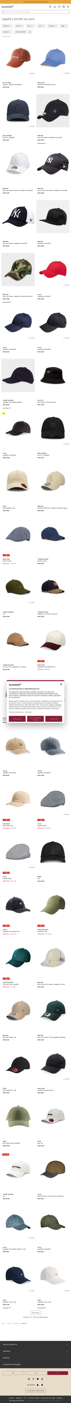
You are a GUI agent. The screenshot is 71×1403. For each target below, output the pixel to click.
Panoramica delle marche (16, 1400)
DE (13, 1373)
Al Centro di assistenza (35, 1391)
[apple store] (38, 1385)
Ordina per (6, 26)
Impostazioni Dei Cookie (48, 1398)
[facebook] (33, 1379)
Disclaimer (59, 1398)
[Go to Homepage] (7, 6)
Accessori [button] (16, 1323)
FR (35, 1373)
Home (3, 1323)
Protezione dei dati (33, 1398)
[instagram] (29, 1379)
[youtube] (38, 1379)
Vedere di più (35, 1313)
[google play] (42, 1385)
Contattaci (12, 1398)
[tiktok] (42, 1379)
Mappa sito (19, 1398)
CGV (25, 1398)
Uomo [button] (9, 1323)
